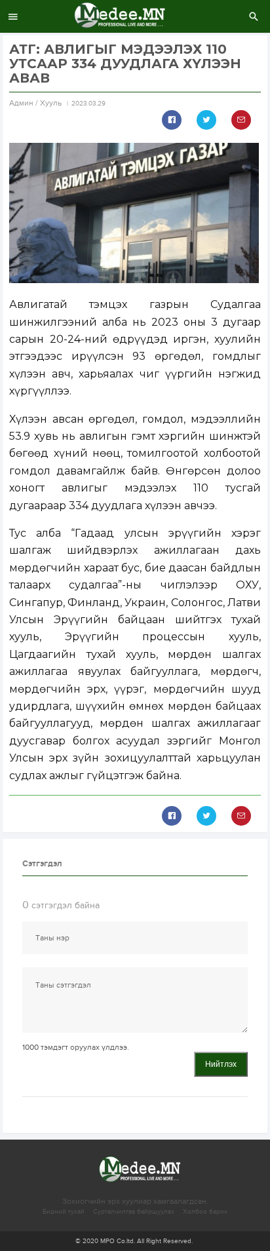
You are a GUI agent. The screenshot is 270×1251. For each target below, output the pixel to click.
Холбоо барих (205, 1212)
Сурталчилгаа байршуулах (133, 1212)
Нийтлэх (221, 1064)
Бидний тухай (64, 1212)
